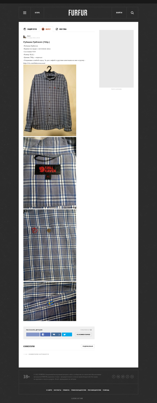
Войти (119, 13)
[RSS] (132, 376)
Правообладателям (78, 390)
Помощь (106, 390)
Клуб (37, 13)
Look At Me (77, 398)
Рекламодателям (94, 390)
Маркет (48, 29)
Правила (66, 390)
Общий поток (32, 29)
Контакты (57, 390)
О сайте (49, 390)
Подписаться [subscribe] (88, 346)
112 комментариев (83, 334)
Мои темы (62, 29)
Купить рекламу (116, 89)
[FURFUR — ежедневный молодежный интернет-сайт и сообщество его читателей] (78, 12)
